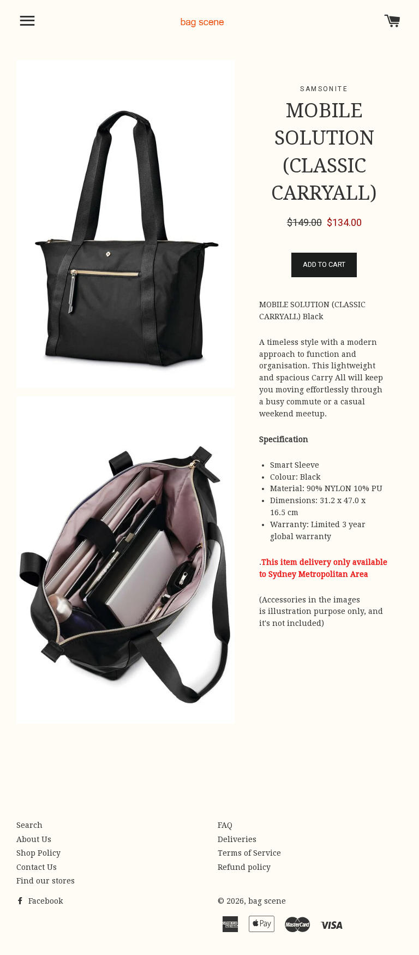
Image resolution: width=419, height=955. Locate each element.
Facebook (44, 901)
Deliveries (237, 839)
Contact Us (36, 867)
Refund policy (244, 867)
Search (29, 825)
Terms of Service (249, 853)
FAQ (225, 825)
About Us (33, 839)
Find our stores (45, 880)
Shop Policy (38, 853)
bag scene (267, 901)
